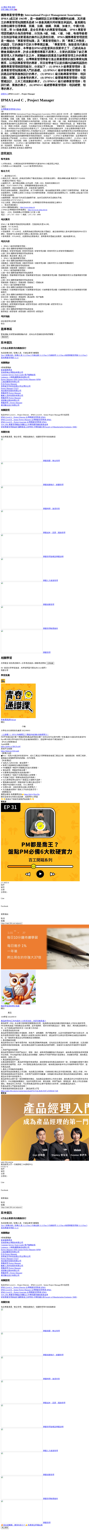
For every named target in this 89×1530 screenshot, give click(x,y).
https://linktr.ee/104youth (10, 751)
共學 (11, 9)
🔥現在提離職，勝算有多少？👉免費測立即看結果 (22, 1525)
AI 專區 (4, 7)
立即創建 (50, 663)
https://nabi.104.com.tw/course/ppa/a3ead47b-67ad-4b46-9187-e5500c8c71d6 (29, 1091)
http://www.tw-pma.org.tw (37, 210)
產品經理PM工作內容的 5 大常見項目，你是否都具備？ (23, 1021)
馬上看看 (5, 1528)
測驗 (7, 9)
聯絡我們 (5, 337)
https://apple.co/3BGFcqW (11, 746)
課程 (13, 7)
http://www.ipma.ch (27, 207)
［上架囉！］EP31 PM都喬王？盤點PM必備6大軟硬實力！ (25, 735)
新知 (15, 9)
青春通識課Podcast (8, 720)
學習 (10, 7)
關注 (3, 106)
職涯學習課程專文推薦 (10, 1006)
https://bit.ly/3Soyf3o (32, 794)
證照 (3, 9)
